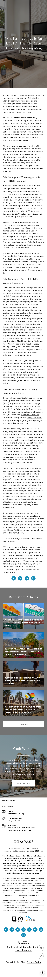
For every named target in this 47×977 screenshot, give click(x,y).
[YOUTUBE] (35, 929)
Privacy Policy (34, 962)
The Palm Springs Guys (24, 375)
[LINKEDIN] (17, 929)
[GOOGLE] (23, 929)
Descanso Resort (11, 366)
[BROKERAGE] (23, 935)
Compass (6, 883)
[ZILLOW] (41, 929)
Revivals (6, 222)
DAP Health (22, 239)
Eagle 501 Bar (13, 338)
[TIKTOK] (29, 929)
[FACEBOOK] (6, 929)
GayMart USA (24, 355)
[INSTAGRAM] (12, 929)
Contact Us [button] (23, 783)
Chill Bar (40, 335)
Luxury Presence (23, 950)
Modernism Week (16, 253)
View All (23, 724)
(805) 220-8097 (14, 821)
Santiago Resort (31, 366)
